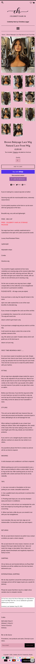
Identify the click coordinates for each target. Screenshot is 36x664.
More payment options (18, 175)
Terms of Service (6, 625)
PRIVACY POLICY (7, 623)
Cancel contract (28, 660)
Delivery (3, 627)
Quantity (18, 157)
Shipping (15, 152)
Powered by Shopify (27, 654)
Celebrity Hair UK (17, 654)
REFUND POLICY (7, 621)
